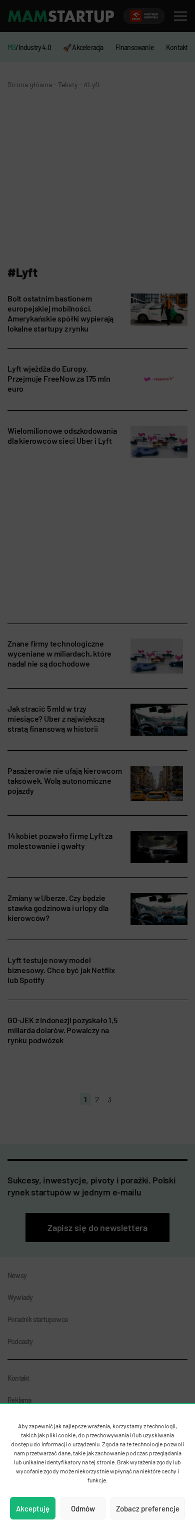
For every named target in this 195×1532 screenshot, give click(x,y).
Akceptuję (33, 1508)
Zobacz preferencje (148, 1508)
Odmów (83, 1508)
